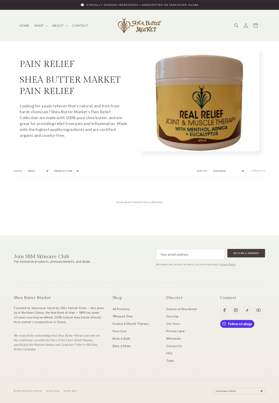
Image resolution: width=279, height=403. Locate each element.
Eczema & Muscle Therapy (131, 323)
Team (170, 360)
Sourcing (172, 316)
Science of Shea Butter (181, 309)
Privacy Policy (227, 264)
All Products (121, 309)
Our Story (173, 323)
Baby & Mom (122, 346)
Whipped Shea (123, 316)
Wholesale (173, 338)
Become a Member (246, 253)
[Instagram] (235, 310)
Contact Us (174, 346)
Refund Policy (70, 391)
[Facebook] (224, 310)
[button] (40, 25)
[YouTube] (258, 310)
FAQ (169, 353)
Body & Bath (121, 338)
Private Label (175, 331)
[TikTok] (247, 310)
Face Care (119, 331)
